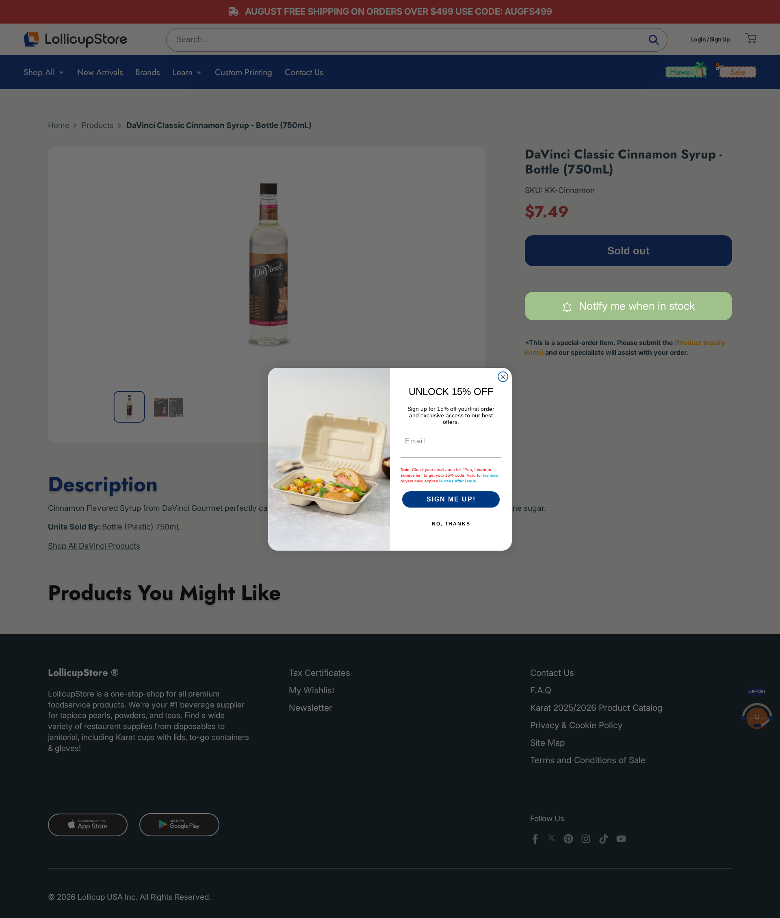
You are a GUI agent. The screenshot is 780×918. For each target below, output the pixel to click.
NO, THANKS (451, 524)
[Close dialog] (503, 377)
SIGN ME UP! (451, 499)
